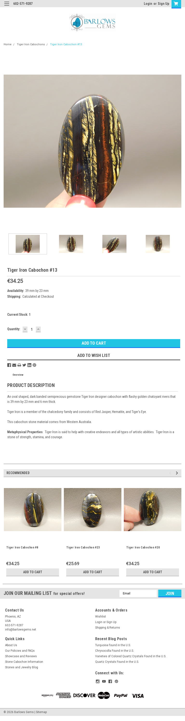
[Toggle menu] (6, 6)
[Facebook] (9, 365)
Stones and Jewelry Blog (21, 667)
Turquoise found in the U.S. (113, 645)
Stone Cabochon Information (24, 661)
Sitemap (41, 712)
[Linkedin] (29, 365)
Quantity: (13, 329)
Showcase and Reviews (21, 656)
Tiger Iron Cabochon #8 (22, 547)
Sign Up (163, 4)
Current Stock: (19, 314)
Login (148, 4)
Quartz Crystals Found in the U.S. (117, 661)
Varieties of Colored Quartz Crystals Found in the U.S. (130, 656)
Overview (18, 374)
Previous (7, 141)
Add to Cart (32, 572)
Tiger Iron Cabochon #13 (66, 44)
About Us (11, 645)
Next (177, 141)
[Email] (14, 365)
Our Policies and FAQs (20, 650)
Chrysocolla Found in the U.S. (114, 650)
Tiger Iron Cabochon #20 (143, 547)
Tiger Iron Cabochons (31, 44)
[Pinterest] (34, 365)
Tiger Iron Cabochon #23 (83, 547)
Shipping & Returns (107, 627)
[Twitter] (24, 365)
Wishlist (100, 616)
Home (8, 44)
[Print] (19, 365)
